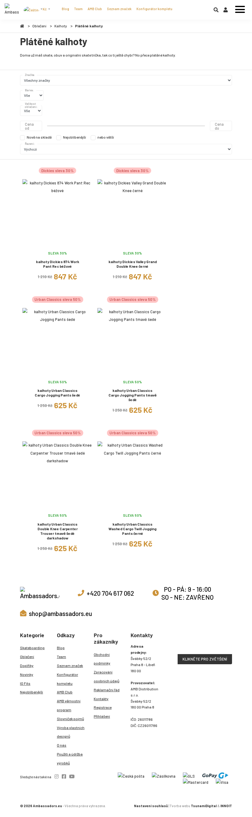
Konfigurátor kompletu (154, 9)
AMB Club (95, 9)
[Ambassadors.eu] (12, 9)
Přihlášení (102, 716)
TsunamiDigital (204, 806)
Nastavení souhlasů (151, 806)
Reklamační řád (107, 690)
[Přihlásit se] (225, 11)
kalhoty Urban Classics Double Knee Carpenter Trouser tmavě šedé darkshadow (57, 531)
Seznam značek (119, 9)
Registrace (103, 707)
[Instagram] (56, 776)
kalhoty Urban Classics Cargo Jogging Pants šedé (57, 392)
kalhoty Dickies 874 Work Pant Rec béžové (57, 263)
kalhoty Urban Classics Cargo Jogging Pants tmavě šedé (132, 395)
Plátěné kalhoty (89, 26)
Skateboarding (32, 647)
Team (78, 9)
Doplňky (26, 665)
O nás (61, 745)
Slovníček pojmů (70, 718)
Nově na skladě (39, 137)
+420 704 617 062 (110, 593)
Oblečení (39, 26)
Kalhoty (60, 26)
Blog (65, 9)
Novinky (26, 674)
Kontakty (101, 699)
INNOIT (226, 806)
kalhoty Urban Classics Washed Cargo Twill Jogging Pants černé (132, 528)
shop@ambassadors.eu (60, 613)
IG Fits (25, 683)
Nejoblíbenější (74, 137)
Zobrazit (57, 244)
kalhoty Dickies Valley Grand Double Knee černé (132, 263)
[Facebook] (64, 776)
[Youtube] (72, 776)
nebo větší (105, 137)
